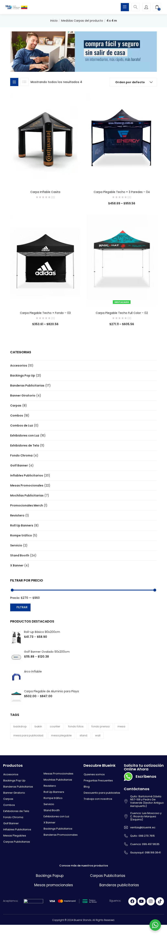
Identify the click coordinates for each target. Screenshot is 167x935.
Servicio (16, 545)
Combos (16, 415)
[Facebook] (132, 901)
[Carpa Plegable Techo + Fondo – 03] (45, 260)
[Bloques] (14, 82)
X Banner (16, 565)
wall (97, 735)
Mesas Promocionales (26, 485)
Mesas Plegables (14, 836)
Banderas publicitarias (119, 885)
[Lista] (24, 82)
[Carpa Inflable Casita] (45, 139)
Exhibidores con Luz (24, 435)
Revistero (17, 515)
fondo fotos (76, 726)
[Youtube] (141, 901)
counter (55, 726)
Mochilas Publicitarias (27, 495)
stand (83, 735)
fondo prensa (100, 726)
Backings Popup (50, 875)
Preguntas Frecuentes (98, 780)
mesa (121, 726)
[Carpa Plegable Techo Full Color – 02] (122, 260)
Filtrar (21, 607)
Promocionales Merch (26, 505)
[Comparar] (45, 179)
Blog (87, 787)
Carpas (15, 405)
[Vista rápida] (37, 179)
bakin (38, 726)
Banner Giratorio (22, 395)
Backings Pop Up (22, 375)
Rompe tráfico (21, 535)
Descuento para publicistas (102, 793)
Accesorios (18, 365)
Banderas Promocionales (61, 835)
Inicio (54, 21)
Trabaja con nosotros (98, 799)
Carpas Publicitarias (16, 842)
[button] (157, 8)
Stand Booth (19, 555)
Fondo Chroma (21, 455)
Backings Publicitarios (58, 829)
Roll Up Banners (21, 525)
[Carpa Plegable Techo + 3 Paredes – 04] (122, 139)
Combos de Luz (21, 425)
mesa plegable (61, 735)
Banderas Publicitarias (27, 385)
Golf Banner (19, 465)
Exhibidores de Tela (24, 445)
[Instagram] (151, 901)
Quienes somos (94, 774)
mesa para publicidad (28, 735)
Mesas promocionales (53, 885)
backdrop (20, 726)
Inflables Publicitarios (26, 475)
